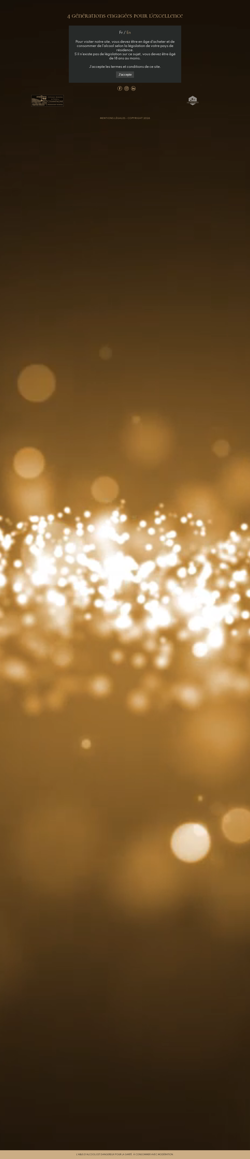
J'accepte (125, 74)
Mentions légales (112, 118)
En (128, 33)
